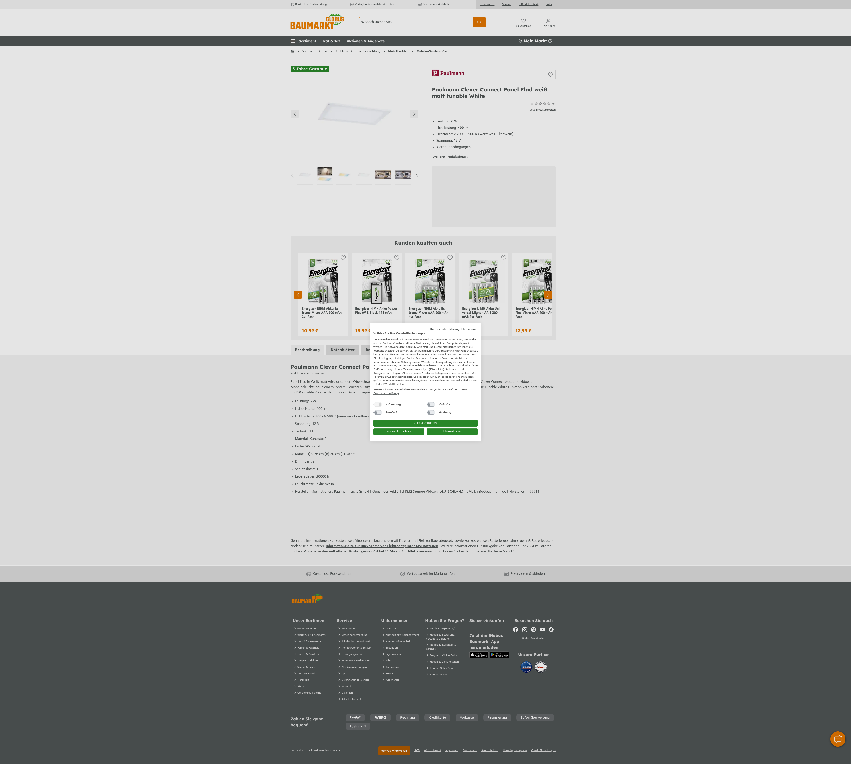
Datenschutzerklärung (445, 329)
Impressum (470, 329)
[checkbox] (377, 404)
